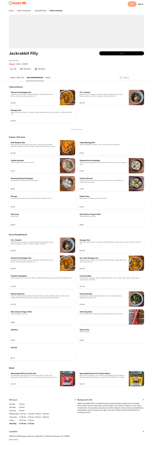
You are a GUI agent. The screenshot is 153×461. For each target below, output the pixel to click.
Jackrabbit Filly (40, 11)
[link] (17, 77)
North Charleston (24, 11)
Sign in (140, 4)
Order (122, 53)
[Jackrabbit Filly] (17, 2)
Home (11, 11)
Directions (13, 439)
